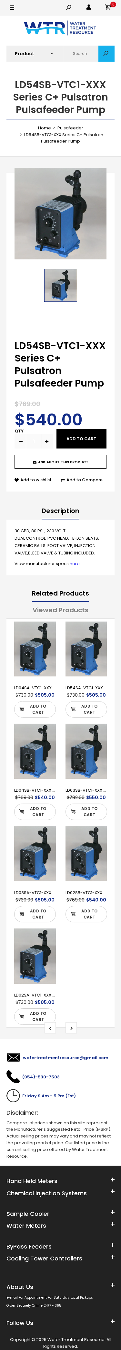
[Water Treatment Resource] (60, 29)
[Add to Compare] (46, 643)
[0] (108, 8)
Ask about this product (63, 462)
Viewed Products (60, 609)
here (75, 564)
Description (60, 510)
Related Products (60, 593)
